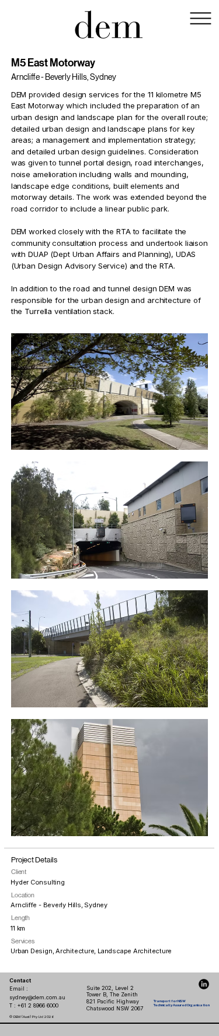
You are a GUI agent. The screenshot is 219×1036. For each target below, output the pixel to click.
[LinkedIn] (204, 984)
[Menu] (200, 18)
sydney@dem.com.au (37, 997)
